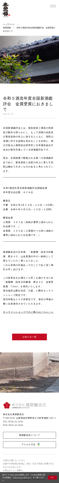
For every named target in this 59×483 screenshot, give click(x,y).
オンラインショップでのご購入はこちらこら (28, 312)
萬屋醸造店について (29, 435)
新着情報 (7, 28)
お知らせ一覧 (29, 337)
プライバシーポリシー (22, 477)
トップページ (9, 24)
